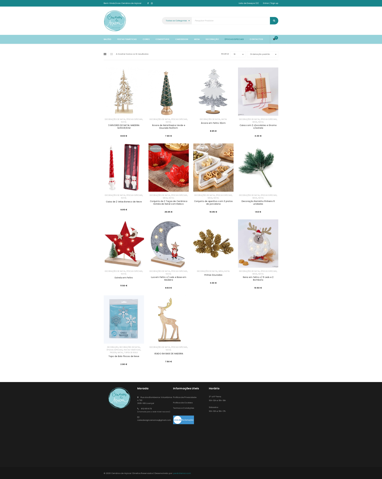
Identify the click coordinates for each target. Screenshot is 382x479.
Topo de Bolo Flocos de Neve (123, 356)
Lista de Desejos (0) (249, 3)
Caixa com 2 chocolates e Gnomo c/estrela (258, 126)
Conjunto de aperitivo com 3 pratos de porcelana (213, 202)
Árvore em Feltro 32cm (213, 123)
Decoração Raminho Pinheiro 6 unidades (258, 202)
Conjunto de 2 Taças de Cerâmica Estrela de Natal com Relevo (168, 202)
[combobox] (177, 20)
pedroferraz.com (182, 473)
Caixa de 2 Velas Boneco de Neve (124, 201)
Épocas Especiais (135, 119)
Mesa (254, 122)
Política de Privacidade (185, 397)
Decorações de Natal (115, 119)
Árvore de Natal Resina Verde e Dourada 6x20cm (168, 126)
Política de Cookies (183, 402)
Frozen (113, 352)
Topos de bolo (131, 352)
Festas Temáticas (132, 350)
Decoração (112, 347)
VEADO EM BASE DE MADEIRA (168, 353)
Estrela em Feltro (124, 277)
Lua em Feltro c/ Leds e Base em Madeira (168, 278)
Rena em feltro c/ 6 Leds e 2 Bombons (258, 278)
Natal (124, 122)
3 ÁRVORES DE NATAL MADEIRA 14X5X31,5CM (124, 126)
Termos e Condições (183, 408)
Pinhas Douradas (213, 274)
